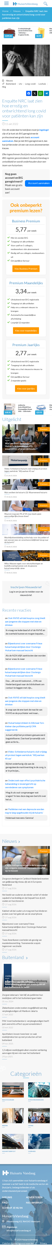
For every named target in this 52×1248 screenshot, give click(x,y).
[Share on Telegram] (46, 93)
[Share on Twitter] (34, 93)
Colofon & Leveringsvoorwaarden (18, 1243)
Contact (27, 1246)
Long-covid (30, 84)
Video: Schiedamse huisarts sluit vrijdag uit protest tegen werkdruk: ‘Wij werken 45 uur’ (26, 755)
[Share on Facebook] (28, 93)
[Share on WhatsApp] (40, 93)
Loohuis (42, 84)
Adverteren (34, 1197)
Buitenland (11, 84)
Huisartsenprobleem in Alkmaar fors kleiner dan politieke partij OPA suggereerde (24, 726)
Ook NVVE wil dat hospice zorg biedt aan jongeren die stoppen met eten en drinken (25, 621)
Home (5, 11)
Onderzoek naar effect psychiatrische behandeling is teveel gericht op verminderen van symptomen (25, 784)
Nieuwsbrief (34, 1202)
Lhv (20, 84)
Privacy (43, 1243)
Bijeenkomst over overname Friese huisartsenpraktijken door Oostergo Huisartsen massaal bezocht (23, 647)
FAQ (4, 1202)
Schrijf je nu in (12, 1207)
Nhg (4, 87)
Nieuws (17, 11)
